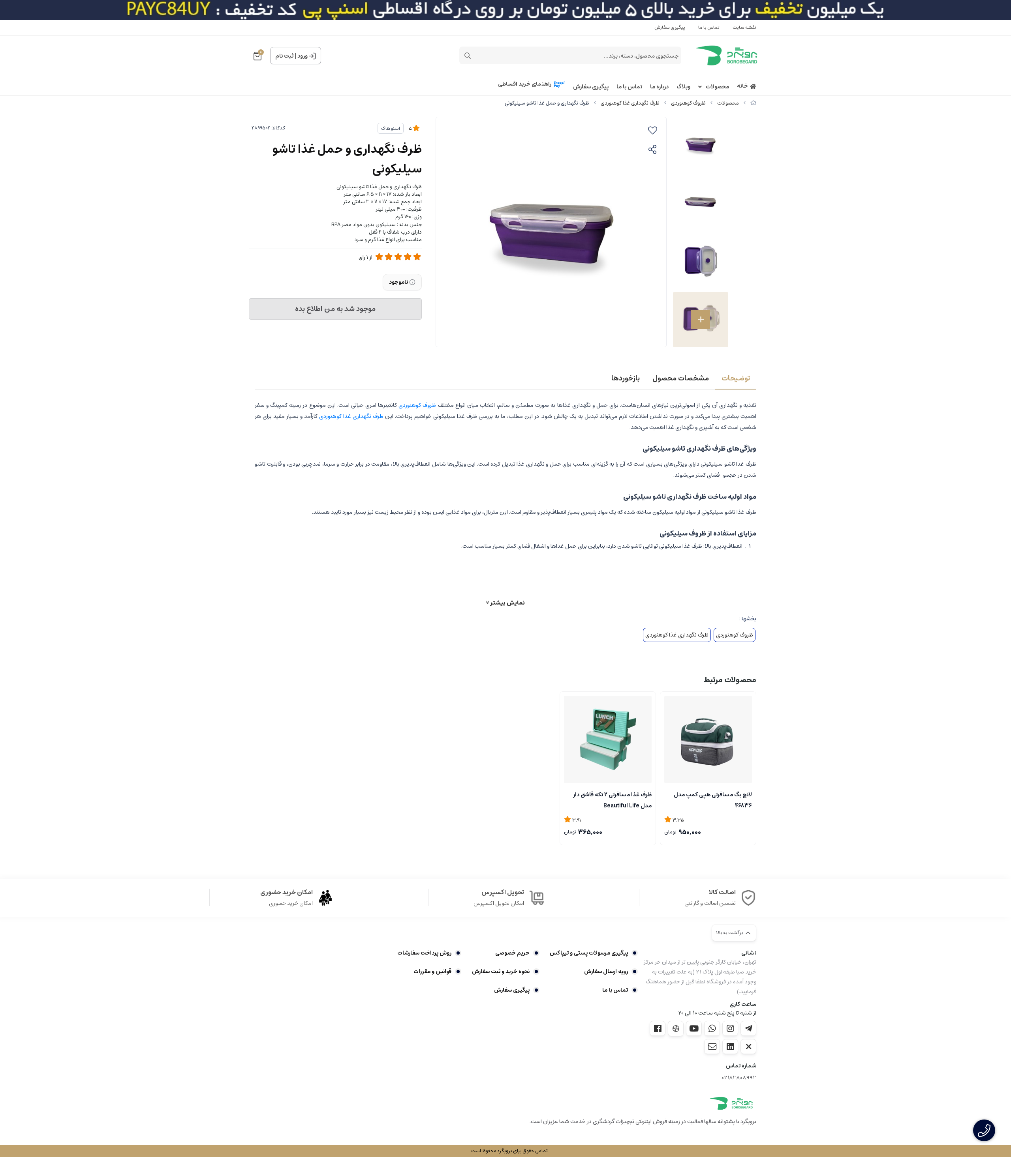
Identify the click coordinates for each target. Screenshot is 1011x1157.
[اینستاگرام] (730, 1028)
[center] (467, 55)
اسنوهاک (390, 128)
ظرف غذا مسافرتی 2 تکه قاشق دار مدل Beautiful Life (612, 799)
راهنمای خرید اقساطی (524, 84)
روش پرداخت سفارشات (424, 953)
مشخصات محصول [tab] (680, 378)
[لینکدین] (730, 1046)
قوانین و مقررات (432, 971)
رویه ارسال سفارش (606, 971)
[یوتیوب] (694, 1028)
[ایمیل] (712, 1046)
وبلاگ (683, 87)
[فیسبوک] (657, 1028)
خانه (742, 86)
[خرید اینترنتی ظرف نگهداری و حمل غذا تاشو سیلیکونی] (731, 1103)
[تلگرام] (748, 1028)
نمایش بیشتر (507, 602)
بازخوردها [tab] (625, 378)
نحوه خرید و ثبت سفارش (500, 971)
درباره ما (659, 87)
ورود (302, 56)
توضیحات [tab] (736, 378)
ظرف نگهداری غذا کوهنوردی (630, 103)
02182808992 (739, 1078)
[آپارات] (676, 1028)
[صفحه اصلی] (753, 103)
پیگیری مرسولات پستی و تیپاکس (589, 953)
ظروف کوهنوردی (688, 103)
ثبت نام (284, 56)
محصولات (717, 87)
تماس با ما (709, 27)
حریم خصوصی (512, 953)
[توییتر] (748, 1046)
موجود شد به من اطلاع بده (335, 309)
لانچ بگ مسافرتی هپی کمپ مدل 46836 (713, 799)
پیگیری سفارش (669, 27)
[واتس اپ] (712, 1028)
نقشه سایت (744, 27)
